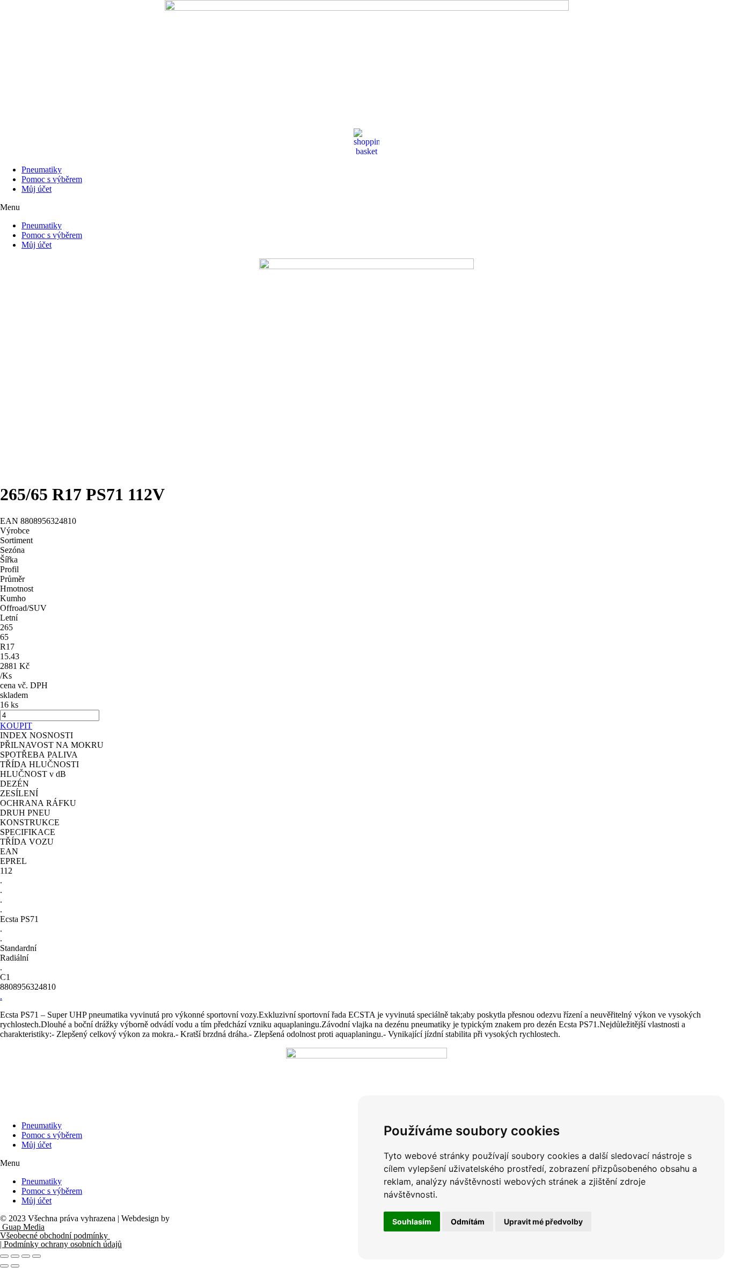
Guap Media (22, 1226)
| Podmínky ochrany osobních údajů (61, 1244)
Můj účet (36, 188)
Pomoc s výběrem (51, 179)
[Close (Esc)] (4, 1256)
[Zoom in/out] (36, 1256)
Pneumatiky (41, 169)
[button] (366, 207)
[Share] (15, 1256)
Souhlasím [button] (411, 1221)
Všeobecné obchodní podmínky (55, 1235)
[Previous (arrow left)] (4, 1265)
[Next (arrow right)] (15, 1265)
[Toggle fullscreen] (25, 1256)
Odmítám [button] (468, 1221)
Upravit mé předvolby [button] (543, 1221)
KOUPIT (16, 725)
